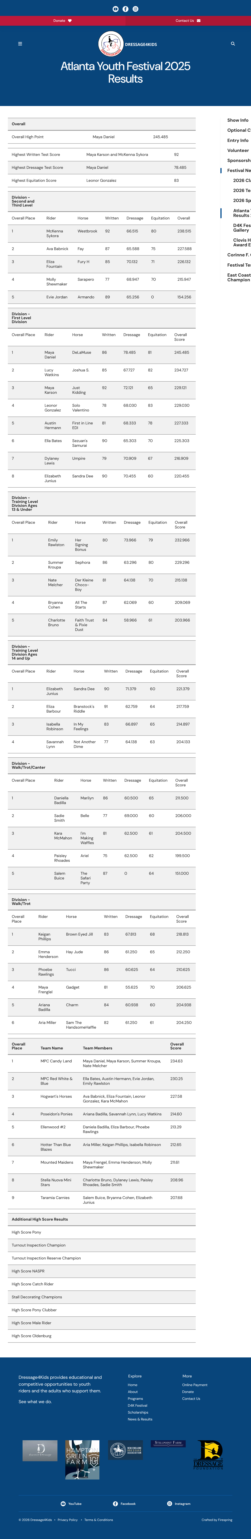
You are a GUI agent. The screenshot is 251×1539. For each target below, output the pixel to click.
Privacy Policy (68, 1520)
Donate (59, 20)
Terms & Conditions (99, 1520)
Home (132, 1385)
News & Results (140, 1419)
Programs (135, 1398)
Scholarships (138, 1412)
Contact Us (185, 20)
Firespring (225, 1520)
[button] (20, 44)
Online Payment (194, 1385)
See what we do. (35, 1402)
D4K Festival (137, 1405)
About (133, 1391)
